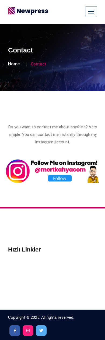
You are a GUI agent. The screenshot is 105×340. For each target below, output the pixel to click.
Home (14, 63)
